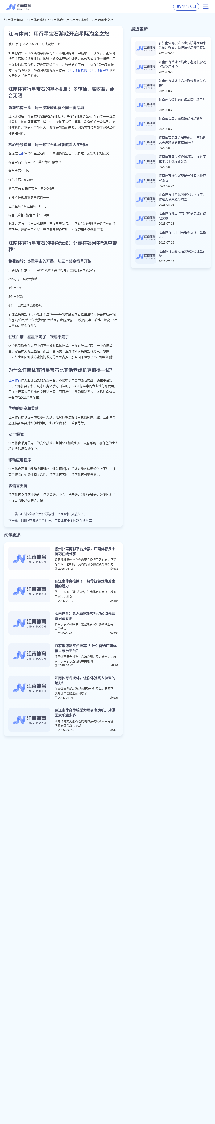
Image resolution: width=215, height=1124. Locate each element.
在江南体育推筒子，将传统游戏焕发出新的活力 (85, 583)
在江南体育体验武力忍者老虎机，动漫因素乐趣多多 (85, 713)
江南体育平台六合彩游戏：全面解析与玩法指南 (53, 514)
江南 (21, 153)
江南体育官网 (77, 70)
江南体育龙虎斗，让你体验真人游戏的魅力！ (85, 680)
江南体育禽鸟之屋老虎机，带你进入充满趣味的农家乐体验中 (182, 140)
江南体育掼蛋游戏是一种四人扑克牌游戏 (182, 178)
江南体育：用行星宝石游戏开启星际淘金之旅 (81, 20)
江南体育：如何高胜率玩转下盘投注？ (182, 234)
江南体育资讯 (36, 20)
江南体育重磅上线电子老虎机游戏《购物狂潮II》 (182, 64)
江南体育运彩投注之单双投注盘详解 (182, 253)
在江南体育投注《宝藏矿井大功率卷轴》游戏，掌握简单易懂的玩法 (182, 45)
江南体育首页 (13, 20)
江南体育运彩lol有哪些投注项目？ (182, 100)
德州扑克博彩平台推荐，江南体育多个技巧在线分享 (56, 520)
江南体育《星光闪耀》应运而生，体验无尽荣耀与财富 (182, 197)
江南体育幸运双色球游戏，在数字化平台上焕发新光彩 (182, 159)
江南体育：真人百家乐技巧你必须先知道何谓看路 (85, 616)
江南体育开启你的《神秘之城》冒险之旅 (182, 216)
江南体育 (14, 380)
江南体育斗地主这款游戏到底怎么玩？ (182, 83)
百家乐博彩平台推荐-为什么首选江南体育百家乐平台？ (86, 648)
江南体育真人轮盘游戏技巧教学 (181, 118)
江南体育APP (99, 70)
